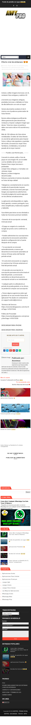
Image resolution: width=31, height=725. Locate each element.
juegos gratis (7, 585)
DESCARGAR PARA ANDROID (12, 330)
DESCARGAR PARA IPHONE (11, 325)
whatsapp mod (7, 596)
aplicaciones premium (7, 69)
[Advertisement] (15, 37)
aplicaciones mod (6, 67)
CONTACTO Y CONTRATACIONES (11, 689)
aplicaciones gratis (23, 65)
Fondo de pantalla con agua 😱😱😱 (13, 1)
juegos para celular (9, 588)
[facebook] (13, 6)
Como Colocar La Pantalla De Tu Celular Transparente (12, 446)
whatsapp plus (7, 599)
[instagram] (17, 6)
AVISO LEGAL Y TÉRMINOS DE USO (11, 692)
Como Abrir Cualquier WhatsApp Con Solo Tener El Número (19, 650)
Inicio (3, 683)
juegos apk (6, 582)
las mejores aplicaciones (22, 69)
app (14, 69)
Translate (14, 615)
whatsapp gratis (7, 593)
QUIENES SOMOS (7, 695)
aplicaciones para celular (17, 67)
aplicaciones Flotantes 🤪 (8, 398)
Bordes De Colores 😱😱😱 (8, 429)
